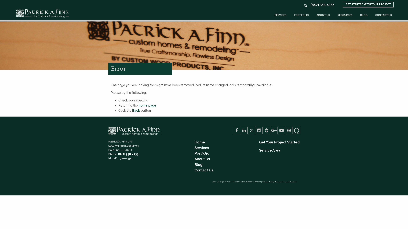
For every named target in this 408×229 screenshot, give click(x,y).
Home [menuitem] (200, 142)
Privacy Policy (268, 182)
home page (147, 105)
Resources (345, 15)
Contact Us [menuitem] (204, 170)
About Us (323, 15)
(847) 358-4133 (322, 5)
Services (280, 15)
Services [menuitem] (202, 148)
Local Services (291, 182)
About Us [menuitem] (202, 159)
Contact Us (383, 15)
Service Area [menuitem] (269, 150)
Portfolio (301, 15)
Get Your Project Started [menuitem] (279, 142)
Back (136, 110)
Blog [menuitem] (198, 165)
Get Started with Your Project (368, 4)
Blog (364, 15)
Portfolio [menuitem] (202, 153)
